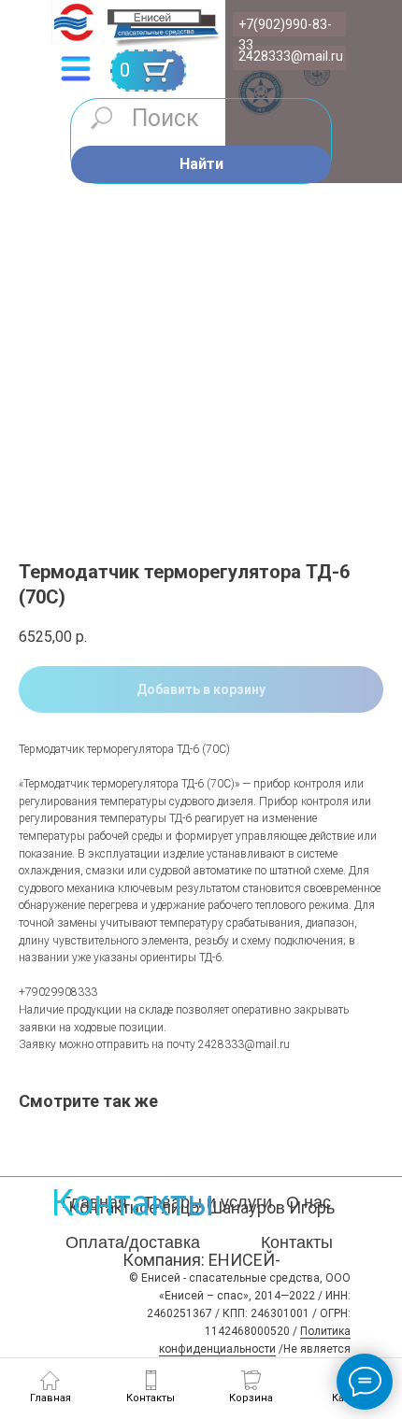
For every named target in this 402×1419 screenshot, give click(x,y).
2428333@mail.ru (290, 56)
